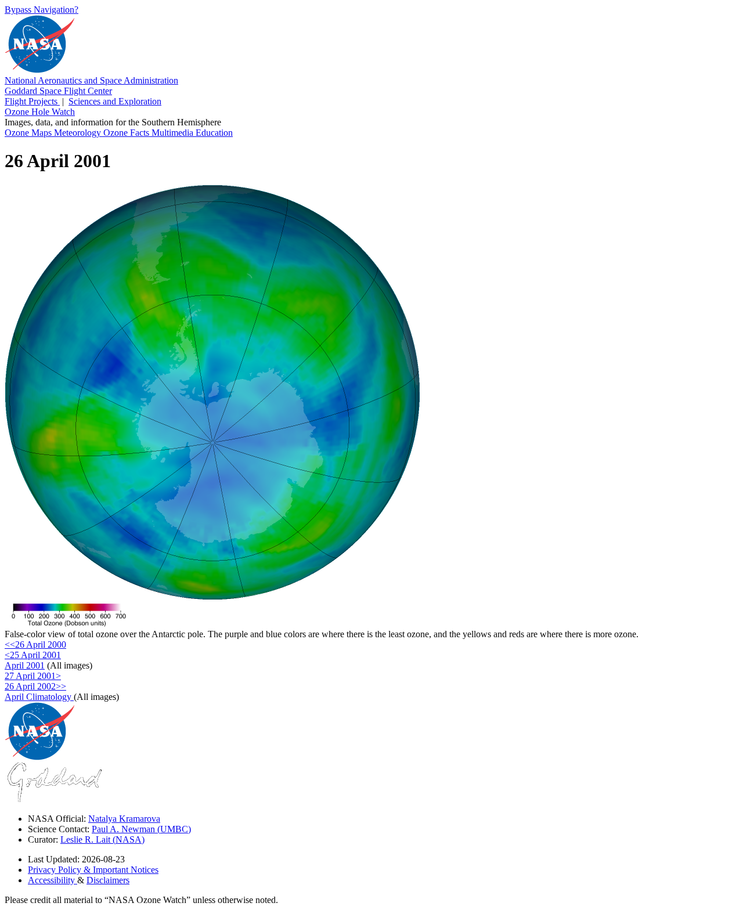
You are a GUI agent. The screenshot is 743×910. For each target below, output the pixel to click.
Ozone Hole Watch (40, 112)
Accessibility (52, 880)
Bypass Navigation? (41, 10)
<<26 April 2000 (35, 644)
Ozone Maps (29, 133)
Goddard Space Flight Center (58, 91)
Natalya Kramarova (124, 819)
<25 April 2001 (33, 655)
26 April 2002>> (35, 686)
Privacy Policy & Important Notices (93, 870)
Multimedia (174, 133)
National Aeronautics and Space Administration (91, 80)
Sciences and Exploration (114, 101)
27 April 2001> (33, 676)
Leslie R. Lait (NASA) (102, 839)
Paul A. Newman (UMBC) (141, 829)
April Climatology (39, 697)
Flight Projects (32, 101)
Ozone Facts (127, 133)
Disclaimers (107, 880)
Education (214, 133)
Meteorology (78, 133)
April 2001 (25, 665)
